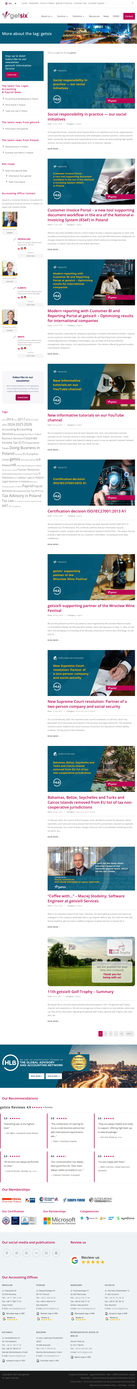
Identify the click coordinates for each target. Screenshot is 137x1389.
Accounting (9, 429)
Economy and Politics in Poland (19, 152)
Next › (129, 1034)
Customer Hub (80, 3)
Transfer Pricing (35, 501)
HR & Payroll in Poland (15, 105)
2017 (21, 419)
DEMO (116, 16)
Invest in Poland (47, 3)
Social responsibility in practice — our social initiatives (87, 116)
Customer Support (96, 3)
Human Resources (29, 469)
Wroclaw (9, 282)
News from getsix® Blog (16, 170)
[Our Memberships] (19, 1204)
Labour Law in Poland (31, 477)
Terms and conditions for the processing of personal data (109, 1381)
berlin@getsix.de (84, 1352)
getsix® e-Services (64, 3)
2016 (15, 420)
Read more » (36, 1076)
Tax (41, 491)
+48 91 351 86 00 (116, 1297)
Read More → (54, 149)
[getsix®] (15, 17)
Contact (129, 16)
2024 (11, 424)
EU (24, 454)
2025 (19, 424)
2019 (32, 420)
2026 (28, 424)
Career (25, 3)
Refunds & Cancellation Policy (103, 1385)
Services (61, 16)
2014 (9, 419)
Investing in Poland (30, 474)
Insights (78, 124)
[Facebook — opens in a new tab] (7, 1253)
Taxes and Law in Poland (85, 711)
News (106, 16)
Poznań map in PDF (49, 1313)
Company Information (78, 1374)
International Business (12, 474)
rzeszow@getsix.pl (51, 1355)
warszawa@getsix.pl (86, 1308)
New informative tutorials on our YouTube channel (86, 417)
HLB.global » (54, 1076)
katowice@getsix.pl (17, 1355)
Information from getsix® (16, 128)
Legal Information (97, 1374)
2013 (4, 420)
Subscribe (11, 75)
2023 (4, 424)
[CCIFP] (49, 1204)
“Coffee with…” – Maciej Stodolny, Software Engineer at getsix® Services (86, 898)
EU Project (122, 1385)
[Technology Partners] (107, 1219)
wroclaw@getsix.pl (17, 1308)
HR (13, 464)
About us (45, 16)
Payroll (27, 486)
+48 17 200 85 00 (48, 1348)
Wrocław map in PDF (15, 1313)
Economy (18, 454)
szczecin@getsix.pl (119, 1308)
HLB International (28, 460)
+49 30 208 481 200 (83, 1348)
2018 (28, 419)
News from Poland (17, 182)
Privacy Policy (76, 1381)
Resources (94, 16)
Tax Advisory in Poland (21, 495)
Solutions (77, 16)
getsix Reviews (12, 1107)
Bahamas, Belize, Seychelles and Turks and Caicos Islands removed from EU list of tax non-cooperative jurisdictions (90, 802)
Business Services (12, 438)
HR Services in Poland (9, 470)
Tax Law (8, 501)
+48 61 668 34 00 (48, 1297)
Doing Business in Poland (16, 146)
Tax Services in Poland (22, 501)
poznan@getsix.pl (51, 1308)
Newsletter (34, 3)
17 (122, 1034)
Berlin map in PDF (82, 1357)
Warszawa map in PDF (84, 1313)
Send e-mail (31, 256)
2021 (37, 419)
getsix (15, 459)
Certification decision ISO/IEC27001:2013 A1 (87, 511)
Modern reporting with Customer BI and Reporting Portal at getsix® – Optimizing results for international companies (90, 315)
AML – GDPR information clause (121, 1374)
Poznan (10, 330)
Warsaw (9, 233)
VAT (5, 505)
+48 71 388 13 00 (13, 1297)
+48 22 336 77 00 (82, 1297)
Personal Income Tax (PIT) (26, 490)
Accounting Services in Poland (27, 434)
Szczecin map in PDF (118, 1313)
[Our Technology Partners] (59, 1224)
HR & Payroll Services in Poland (29, 465)
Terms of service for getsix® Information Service (113, 1378)
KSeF (15, 478)
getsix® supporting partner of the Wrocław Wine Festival (91, 608)
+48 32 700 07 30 (13, 1345)
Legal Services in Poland (15, 481)
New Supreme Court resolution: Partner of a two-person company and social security (87, 704)
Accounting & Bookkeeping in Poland (21, 99)
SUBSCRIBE (23, 397)
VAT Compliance (15, 506)
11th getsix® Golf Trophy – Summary (81, 991)
